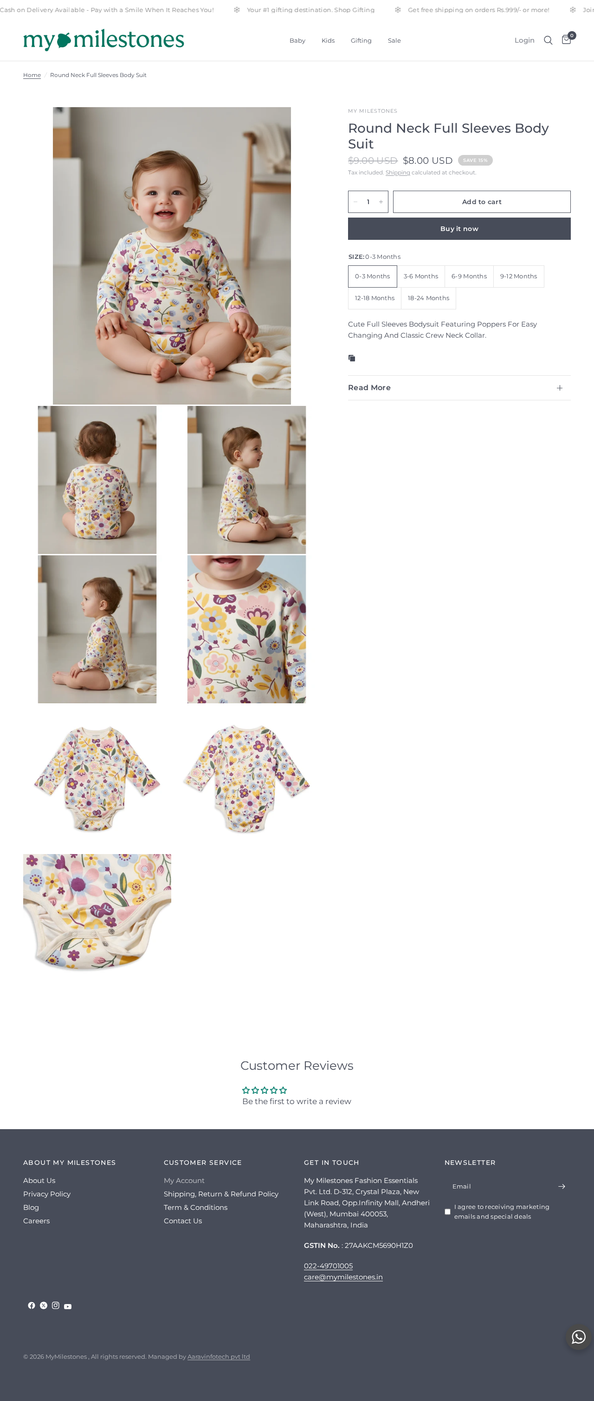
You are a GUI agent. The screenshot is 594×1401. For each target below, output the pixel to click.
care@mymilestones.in (343, 1276)
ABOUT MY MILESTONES (69, 1162)
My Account (184, 1180)
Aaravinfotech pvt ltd (218, 1356)
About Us (39, 1180)
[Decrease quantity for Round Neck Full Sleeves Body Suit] (355, 201)
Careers (36, 1220)
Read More (369, 387)
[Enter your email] (561, 1186)
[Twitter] (43, 1305)
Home (32, 74)
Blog (31, 1207)
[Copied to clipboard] (353, 358)
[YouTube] (67, 1306)
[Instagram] (55, 1305)
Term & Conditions (195, 1207)
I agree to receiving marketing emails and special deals (502, 1211)
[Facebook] (31, 1305)
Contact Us (183, 1220)
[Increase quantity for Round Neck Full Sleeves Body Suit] (381, 201)
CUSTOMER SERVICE (203, 1162)
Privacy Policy (47, 1193)
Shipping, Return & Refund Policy (221, 1193)
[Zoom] (301, 126)
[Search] (548, 40)
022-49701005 (328, 1265)
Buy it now (459, 229)
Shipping (398, 172)
